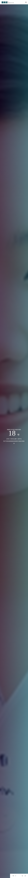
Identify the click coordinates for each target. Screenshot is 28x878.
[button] (21, 876)
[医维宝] (7, 3)
